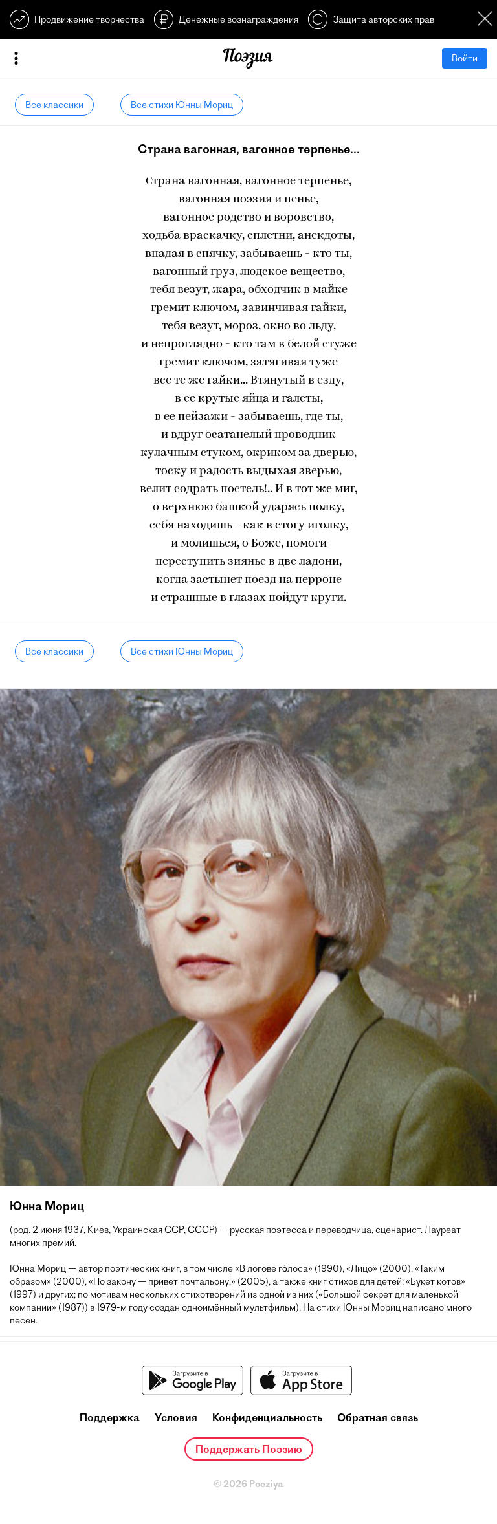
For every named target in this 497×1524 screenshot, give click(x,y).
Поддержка (110, 1417)
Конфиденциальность (267, 1417)
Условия (176, 1417)
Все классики (54, 105)
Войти (465, 58)
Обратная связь (377, 1417)
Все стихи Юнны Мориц (182, 105)
